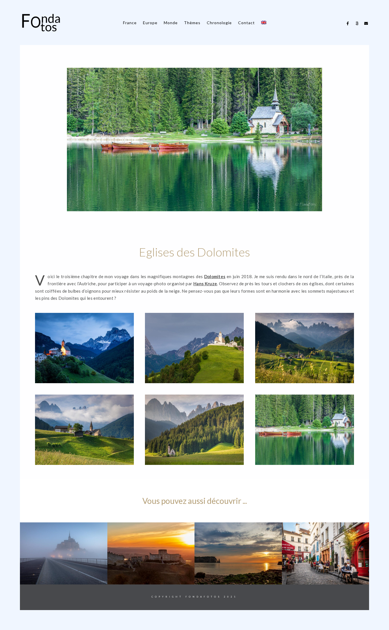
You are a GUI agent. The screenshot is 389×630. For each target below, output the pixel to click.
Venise (326, 575)
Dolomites (215, 276)
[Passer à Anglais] (263, 22)
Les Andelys (64, 575)
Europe (150, 22)
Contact (246, 22)
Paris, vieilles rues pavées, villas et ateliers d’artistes (238, 571)
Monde (171, 22)
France (130, 22)
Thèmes (192, 22)
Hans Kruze (205, 283)
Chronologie (219, 22)
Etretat (151, 575)
